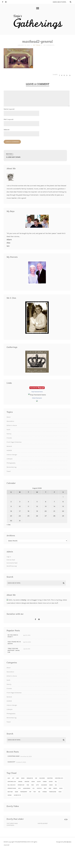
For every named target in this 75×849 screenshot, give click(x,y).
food (32, 785)
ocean (16, 791)
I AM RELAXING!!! (43, 823)
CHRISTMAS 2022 (13, 756)
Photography (11, 463)
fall (56, 781)
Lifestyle (9, 459)
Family (9, 434)
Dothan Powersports (37, 398)
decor (33, 781)
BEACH (22, 778)
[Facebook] (3, 2)
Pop (30, 791)
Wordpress (67, 842)
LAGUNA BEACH (26, 788)
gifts (37, 785)
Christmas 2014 (12, 781)
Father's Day (21, 785)
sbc (39, 791)
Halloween (44, 785)
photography (23, 791)
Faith (8, 429)
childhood (42, 778)
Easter (51, 781)
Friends (9, 438)
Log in (9, 557)
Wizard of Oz (17, 795)
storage (44, 791)
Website (6, 130)
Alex (8, 243)
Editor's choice (12, 425)
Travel (9, 471)
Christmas (50, 778)
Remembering (11, 467)
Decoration (10, 421)
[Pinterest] (6, 2)
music (60, 788)
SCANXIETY (11, 762)
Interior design (12, 454)
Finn (28, 785)
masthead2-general (37, 41)
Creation (27, 781)
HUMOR (9, 450)
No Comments (49, 45)
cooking (20, 781)
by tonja (36, 45)
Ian (8, 246)
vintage (10, 795)
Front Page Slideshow (14, 442)
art (13, 778)
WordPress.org (12, 566)
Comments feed (12, 563)
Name (9, 109)
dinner (45, 781)
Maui (45, 788)
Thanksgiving (52, 791)
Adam (9, 239)
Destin (39, 781)
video (59, 791)
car (36, 778)
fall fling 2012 (11, 785)
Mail (8, 119)
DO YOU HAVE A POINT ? (13, 636)
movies (55, 788)
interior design (12, 788)
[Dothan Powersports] (37, 401)
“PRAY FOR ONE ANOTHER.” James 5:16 (14, 650)
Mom (50, 788)
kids (19, 788)
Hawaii (51, 785)
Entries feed (11, 560)
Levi (33, 788)
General (9, 446)
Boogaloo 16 (30, 778)
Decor (9, 417)
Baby (17, 778)
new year (10, 791)
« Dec (9, 525)
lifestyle (39, 788)
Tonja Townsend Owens (37, 391)
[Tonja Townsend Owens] (37, 395)
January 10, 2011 (24, 45)
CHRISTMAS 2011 (59, 778)
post (34, 791)
